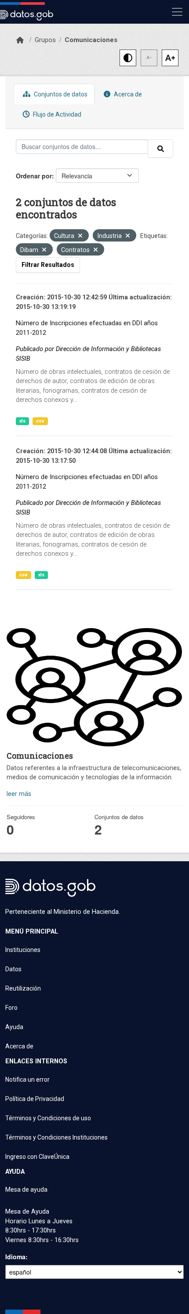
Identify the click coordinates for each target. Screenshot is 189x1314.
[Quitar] (80, 236)
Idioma (15, 1256)
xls (22, 421)
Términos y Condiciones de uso (48, 1118)
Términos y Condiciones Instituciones (56, 1137)
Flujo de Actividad (56, 114)
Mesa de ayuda (26, 1189)
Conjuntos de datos (60, 94)
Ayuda (14, 1026)
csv (40, 421)
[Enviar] (160, 148)
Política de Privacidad (34, 1098)
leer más (19, 794)
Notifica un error (27, 1079)
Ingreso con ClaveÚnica (37, 1156)
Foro (11, 1007)
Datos (13, 969)
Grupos (45, 40)
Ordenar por (34, 175)
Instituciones (22, 949)
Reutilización (23, 988)
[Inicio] (20, 40)
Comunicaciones (91, 40)
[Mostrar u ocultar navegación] (177, 12)
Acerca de (127, 94)
